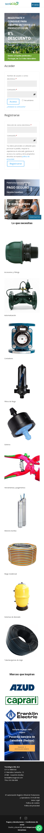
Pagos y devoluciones (15, 822)
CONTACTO (35, 217)
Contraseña (16, 89)
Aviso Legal (35, 800)
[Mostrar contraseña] (34, 94)
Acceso (13, 101)
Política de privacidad (32, 806)
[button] (39, 828)
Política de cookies (33, 803)
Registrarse (16, 163)
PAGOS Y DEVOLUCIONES (22, 748)
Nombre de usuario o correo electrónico (17, 77)
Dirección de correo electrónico (22, 125)
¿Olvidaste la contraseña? (16, 107)
